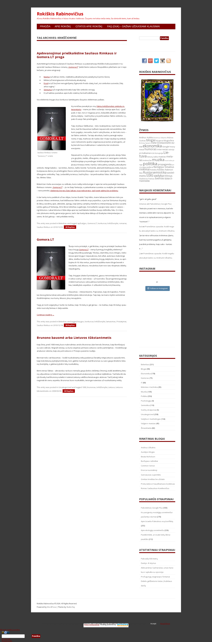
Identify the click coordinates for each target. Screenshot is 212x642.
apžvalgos (82, 223)
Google (165, 146)
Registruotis (7, 640)
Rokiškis (153, 170)
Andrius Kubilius (146, 137)
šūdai (167, 178)
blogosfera (169, 140)
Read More (165, 623)
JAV (140, 153)
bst (140, 226)
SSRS (149, 175)
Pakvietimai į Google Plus (161, 204)
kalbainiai (146, 153)
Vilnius (168, 175)
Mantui (47, 77)
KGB (153, 153)
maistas (162, 156)
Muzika (144, 391)
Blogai (143, 369)
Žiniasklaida (146, 428)
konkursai (102, 223)
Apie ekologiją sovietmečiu (152, 530)
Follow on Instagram (159, 288)
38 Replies (70, 325)
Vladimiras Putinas (146, 178)
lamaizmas (111, 321)
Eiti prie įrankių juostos (10, 629)
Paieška (28, 636)
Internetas (162, 149)
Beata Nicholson (148, 456)
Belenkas (63, 223)
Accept (153, 623)
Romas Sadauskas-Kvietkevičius (155, 488)
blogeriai (159, 140)
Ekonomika (146, 373)
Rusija (147, 172)
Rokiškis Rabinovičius (60, 14)
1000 (84, 387)
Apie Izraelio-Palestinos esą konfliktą (157, 521)
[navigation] (106, 636)
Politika (144, 396)
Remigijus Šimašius (163, 167)
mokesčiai (147, 160)
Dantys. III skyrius (148, 563)
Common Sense (148, 465)
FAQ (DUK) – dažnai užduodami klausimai (133, 26)
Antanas (143, 204)
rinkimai (144, 169)
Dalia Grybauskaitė (161, 142)
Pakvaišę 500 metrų (149, 558)
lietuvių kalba (152, 157)
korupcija (159, 153)
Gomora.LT (73, 67)
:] (139, 253)
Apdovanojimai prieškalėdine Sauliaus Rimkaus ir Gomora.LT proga (77, 55)
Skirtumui (48, 89)
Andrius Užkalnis (160, 138)
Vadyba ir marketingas (151, 419)
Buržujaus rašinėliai (149, 461)
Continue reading (45, 314)
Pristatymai (121, 321)
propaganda (164, 164)
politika (150, 164)
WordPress (52, 607)
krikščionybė (112, 223)
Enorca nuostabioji (149, 470)
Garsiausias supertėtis (151, 474)
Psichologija (146, 401)
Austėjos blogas (148, 452)
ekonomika (152, 145)
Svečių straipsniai (148, 410)
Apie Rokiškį (63, 26)
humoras (150, 149)
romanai (122, 223)
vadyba (159, 176)
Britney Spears (145, 143)
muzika (158, 159)
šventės (159, 178)
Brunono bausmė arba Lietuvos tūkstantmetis (74, 337)
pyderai (150, 167)
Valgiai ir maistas (148, 423)
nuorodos (168, 160)
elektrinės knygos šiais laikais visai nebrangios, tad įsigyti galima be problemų (84, 190)
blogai (150, 140)
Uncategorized (65, 387)
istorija (171, 149)
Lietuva (111, 387)
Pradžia (45, 26)
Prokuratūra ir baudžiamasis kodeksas (158, 484)
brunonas (91, 387)
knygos (81, 321)
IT (141, 382)
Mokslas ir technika (149, 387)
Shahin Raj (70, 607)
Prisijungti (6, 639)
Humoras (145, 378)
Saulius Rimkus (43, 227)
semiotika (159, 172)
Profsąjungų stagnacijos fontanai (155, 576)
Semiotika (145, 405)
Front (46, 83)
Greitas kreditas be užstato (153, 479)
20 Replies (70, 227)
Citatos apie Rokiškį (89, 26)
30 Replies (68, 391)
